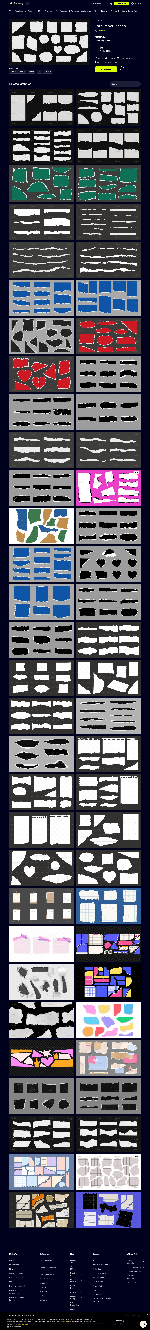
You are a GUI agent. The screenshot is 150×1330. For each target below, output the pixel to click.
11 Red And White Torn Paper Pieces (91, 351)
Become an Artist (99, 1273)
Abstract (48, 72)
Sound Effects (93, 11)
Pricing (11, 1282)
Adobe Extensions (16, 1273)
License (96, 1290)
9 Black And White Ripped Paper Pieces (93, 389)
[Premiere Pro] (81, 1274)
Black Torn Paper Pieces (20, 1111)
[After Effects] (81, 1267)
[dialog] (75, 1321)
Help (94, 1261)
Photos (114, 11)
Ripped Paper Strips (18, 237)
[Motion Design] (81, 1297)
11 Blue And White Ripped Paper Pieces (26, 313)
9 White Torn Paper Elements (89, 655)
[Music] (76, 1309)
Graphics (105, 11)
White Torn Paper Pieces (20, 1149)
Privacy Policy (98, 1286)
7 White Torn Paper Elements (89, 769)
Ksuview (101, 30)
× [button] (147, 1314)
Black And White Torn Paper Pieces (24, 351)
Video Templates (16, 11)
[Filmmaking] (80, 1292)
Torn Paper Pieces (18, 123)
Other (31, 72)
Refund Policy (98, 1282)
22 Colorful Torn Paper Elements (90, 997)
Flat (39, 72)
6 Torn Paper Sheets (85, 921)
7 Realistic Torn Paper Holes (22, 997)
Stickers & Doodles (18, 72)
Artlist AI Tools (132, 11)
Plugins (121, 11)
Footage (63, 11)
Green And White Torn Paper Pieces (25, 199)
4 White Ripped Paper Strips (22, 275)
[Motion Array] (81, 1261)
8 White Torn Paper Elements (89, 693)
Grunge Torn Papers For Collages (23, 1225)
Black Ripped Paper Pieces (88, 541)
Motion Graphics (45, 11)
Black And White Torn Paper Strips (91, 731)
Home (11, 1261)
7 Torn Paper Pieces (18, 1035)
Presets (31, 11)
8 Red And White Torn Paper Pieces (25, 389)
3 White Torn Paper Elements (22, 845)
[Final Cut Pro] (81, 1286)
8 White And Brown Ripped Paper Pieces (26, 921)
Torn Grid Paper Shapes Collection (91, 1187)
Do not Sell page (23, 1324)
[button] (51, 1326)
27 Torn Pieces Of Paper (20, 1187)
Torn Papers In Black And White (90, 1225)
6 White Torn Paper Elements (89, 845)
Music (83, 11)
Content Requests (16, 1277)
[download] (70, 123)
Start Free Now (121, 3)
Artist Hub (97, 1269)
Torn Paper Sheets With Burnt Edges (92, 503)
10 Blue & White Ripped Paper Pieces (92, 313)
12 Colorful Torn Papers (86, 1035)
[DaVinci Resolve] (81, 1280)
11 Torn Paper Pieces (19, 541)
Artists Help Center (100, 1265)
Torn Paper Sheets (18, 959)
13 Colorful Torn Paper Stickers (23, 1073)
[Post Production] (81, 1303)
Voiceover (75, 11)
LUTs (56, 11)
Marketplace (14, 1265)
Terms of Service (99, 1277)
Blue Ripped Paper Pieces (21, 579)
